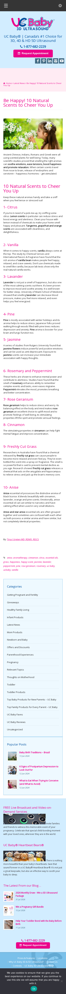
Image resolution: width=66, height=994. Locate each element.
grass (6, 561)
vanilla (15, 569)
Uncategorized (15, 729)
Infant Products (15, 617)
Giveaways (13, 602)
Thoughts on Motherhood (20, 677)
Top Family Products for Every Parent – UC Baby (32, 707)
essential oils (52, 557)
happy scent (27, 561)
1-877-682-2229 (34, 46)
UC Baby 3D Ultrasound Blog (38, 965)
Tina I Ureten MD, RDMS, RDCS (23, 539)
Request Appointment (34, 53)
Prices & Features (26, 958)
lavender (47, 561)
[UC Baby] (33, 29)
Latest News (13, 624)
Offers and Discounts (18, 647)
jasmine (38, 561)
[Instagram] (55, 61)
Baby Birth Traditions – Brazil (34, 752)
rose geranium (28, 565)
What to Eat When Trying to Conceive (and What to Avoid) (38, 782)
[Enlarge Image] (33, 119)
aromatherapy (20, 557)
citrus (42, 557)
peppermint (9, 565)
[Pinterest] (43, 61)
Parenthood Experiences (20, 654)
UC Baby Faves (15, 714)
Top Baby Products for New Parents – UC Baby (31, 699)
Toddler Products (16, 692)
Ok (34, 988)
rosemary (41, 565)
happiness (15, 561)
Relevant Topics (15, 669)
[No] (61, 981)
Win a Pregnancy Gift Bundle (30, 906)
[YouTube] (61, 61)
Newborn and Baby (17, 639)
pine (18, 565)
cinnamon (33, 557)
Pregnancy (12, 662)
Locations (42, 958)
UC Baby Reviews (16, 722)
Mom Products (14, 632)
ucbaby (7, 569)
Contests (17, 965)
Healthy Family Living (18, 609)
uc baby (51, 565)
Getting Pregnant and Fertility (22, 594)
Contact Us (51, 961)
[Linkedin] (49, 61)
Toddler (11, 684)
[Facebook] (37, 61)
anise (9, 557)
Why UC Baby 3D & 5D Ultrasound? (26, 961)
